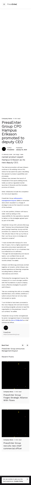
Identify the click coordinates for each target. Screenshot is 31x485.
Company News (7, 118)
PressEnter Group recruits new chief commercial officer (12, 446)
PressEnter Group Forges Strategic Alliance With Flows (15, 398)
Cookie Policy (18, 481)
